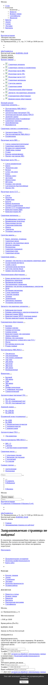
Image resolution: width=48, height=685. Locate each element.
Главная (8, 523)
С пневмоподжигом (13, 426)
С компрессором (11, 428)
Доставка (8, 581)
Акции (8, 577)
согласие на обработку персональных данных (28, 654)
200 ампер (9, 362)
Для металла (10, 353)
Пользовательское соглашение (16, 559)
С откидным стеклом (13, 455)
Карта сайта (9, 563)
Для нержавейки (11, 355)
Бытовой (8, 377)
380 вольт (9, 366)
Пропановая (10, 471)
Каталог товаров (7, 59)
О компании (10, 579)
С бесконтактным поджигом (16, 424)
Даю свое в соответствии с (23, 655)
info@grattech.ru (7, 51)
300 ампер (9, 383)
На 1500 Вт (9, 411)
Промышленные (11, 370)
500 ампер (9, 368)
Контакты (9, 600)
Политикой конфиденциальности (27, 656)
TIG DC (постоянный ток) (15, 403)
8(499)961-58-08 (22, 53)
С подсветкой (10, 459)
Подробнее (24, 678)
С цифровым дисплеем (14, 389)
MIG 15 (8, 443)
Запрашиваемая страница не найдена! (19, 525)
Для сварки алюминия (13, 358)
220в (7, 381)
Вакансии (9, 598)
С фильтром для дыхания (14, 457)
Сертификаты (10, 604)
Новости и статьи (12, 594)
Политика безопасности (14, 583)
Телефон (4, 651)
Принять (24, 682)
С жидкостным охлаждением (16, 448)
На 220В (8, 420)
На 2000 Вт (9, 413)
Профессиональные (12, 387)
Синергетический (12, 391)
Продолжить (5, 550)
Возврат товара (11, 596)
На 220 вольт (10, 399)
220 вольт (9, 364)
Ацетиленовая (10, 469)
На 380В (8, 422)
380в (7, 385)
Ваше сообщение (7, 669)
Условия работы (11, 585)
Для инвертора (11, 436)
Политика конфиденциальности (17, 561)
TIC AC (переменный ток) (15, 401)
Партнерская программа (14, 602)
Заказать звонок (7, 658)
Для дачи (8, 360)
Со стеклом (9, 461)
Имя (2, 649)
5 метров (8, 446)
